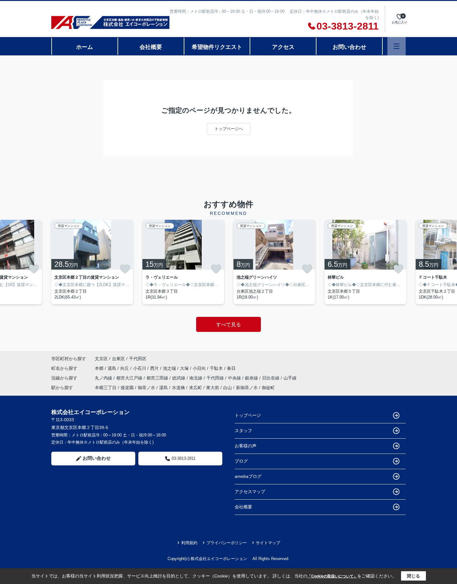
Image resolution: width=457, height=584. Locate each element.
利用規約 (189, 542)
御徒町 (268, 387)
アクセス (283, 47)
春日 (231, 368)
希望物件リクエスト (217, 47)
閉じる (413, 575)
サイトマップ (268, 542)
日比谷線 (271, 377)
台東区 (118, 358)
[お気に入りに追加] (34, 269)
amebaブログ (248, 476)
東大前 (212, 387)
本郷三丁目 (106, 387)
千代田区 (137, 358)
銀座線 (252, 377)
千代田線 (215, 377)
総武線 (179, 377)
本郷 (100, 368)
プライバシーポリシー (226, 542)
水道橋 (178, 387)
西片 (155, 368)
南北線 (196, 377)
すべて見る (228, 324)
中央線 (235, 377)
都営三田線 (157, 377)
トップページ (248, 415)
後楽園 (127, 387)
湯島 (113, 368)
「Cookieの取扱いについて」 (332, 576)
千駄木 (217, 368)
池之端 (170, 368)
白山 (227, 387)
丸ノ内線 (104, 377)
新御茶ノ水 (247, 387)
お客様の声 (245, 445)
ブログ (241, 461)
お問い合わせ (349, 47)
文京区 (101, 358)
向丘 (125, 368)
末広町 (195, 387)
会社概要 (151, 47)
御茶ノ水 (146, 387)
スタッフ (243, 430)
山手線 (290, 377)
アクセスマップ (250, 491)
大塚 (185, 368)
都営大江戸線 (130, 377)
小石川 (140, 368)
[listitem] (92, 262)
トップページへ (229, 128)
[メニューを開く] (396, 46)
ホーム (84, 47)
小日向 (200, 368)
